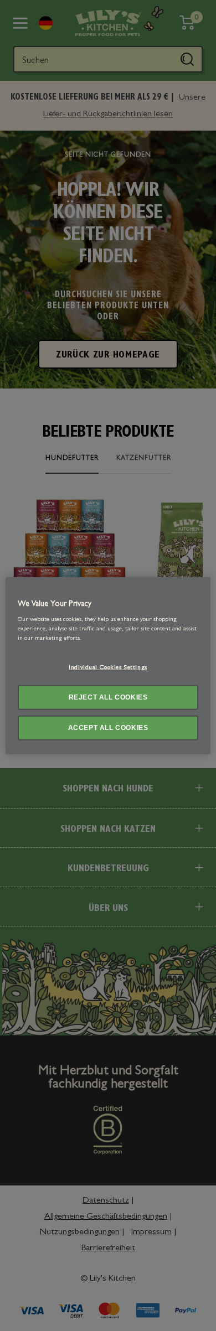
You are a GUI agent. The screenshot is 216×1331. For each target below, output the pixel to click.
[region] (108, 665)
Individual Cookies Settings (108, 668)
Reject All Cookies (108, 697)
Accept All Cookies (108, 728)
